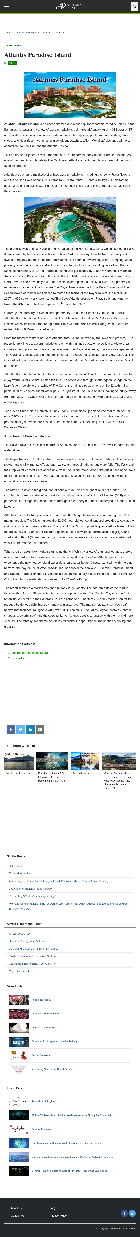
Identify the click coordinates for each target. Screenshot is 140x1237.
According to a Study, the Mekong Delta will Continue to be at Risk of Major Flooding (58, 881)
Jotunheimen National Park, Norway (30, 888)
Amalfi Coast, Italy (20, 933)
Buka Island (16, 866)
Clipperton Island (19, 971)
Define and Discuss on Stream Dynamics (33, 948)
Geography (14, 45)
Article (12, 63)
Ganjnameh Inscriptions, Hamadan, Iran (32, 963)
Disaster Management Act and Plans (30, 941)
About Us (16, 1208)
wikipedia (17, 658)
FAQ (52, 1208)
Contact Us (17, 1215)
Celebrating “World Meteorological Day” (32, 896)
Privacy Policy (58, 1215)
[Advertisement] (70, 694)
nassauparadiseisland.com (29, 653)
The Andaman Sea (20, 873)
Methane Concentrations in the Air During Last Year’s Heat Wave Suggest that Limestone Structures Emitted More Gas (68, 906)
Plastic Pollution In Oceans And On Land (33, 956)
